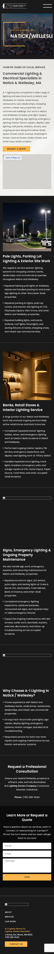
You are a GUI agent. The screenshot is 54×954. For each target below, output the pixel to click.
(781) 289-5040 (12, 937)
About (8, 912)
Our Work (10, 921)
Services (9, 916)
